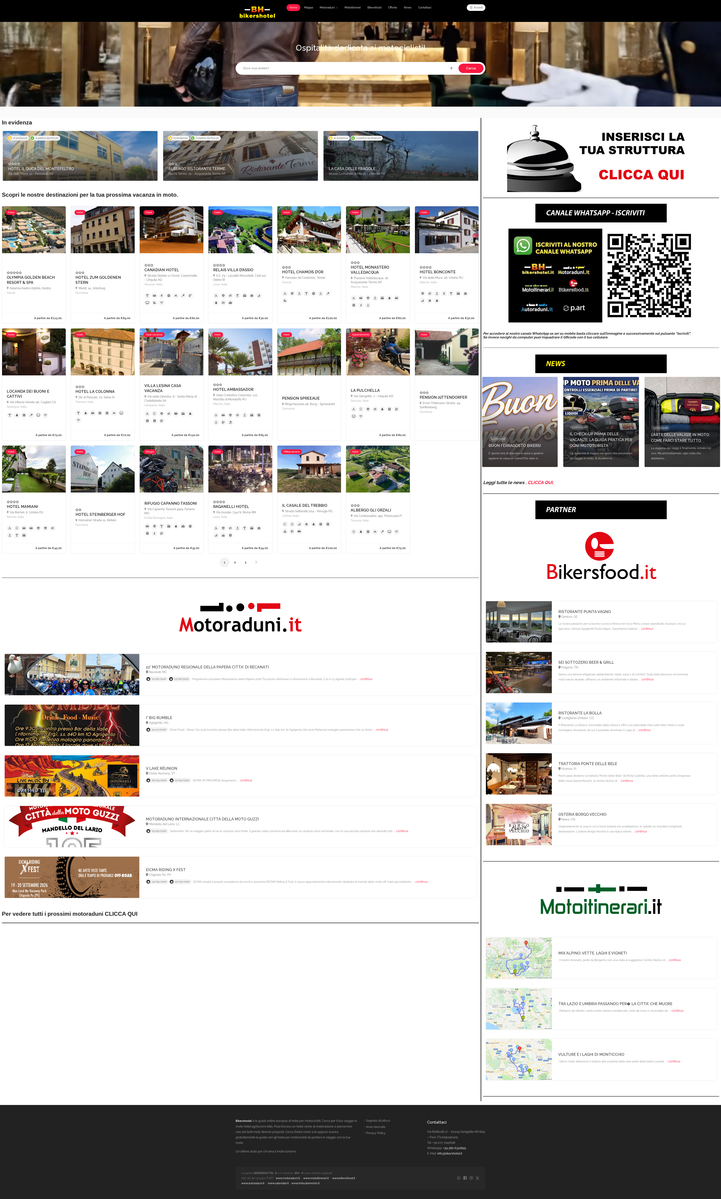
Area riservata (375, 1127)
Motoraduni (327, 7)
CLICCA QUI (540, 482)
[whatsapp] (458, 1178)
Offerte (392, 7)
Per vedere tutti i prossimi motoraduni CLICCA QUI (69, 914)
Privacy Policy (375, 1133)
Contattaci (424, 7)
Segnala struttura (378, 1120)
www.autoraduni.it (252, 1183)
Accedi (478, 7)
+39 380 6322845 (454, 1148)
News (407, 7)
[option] (80, 156)
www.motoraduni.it (288, 1178)
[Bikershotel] (257, 12)
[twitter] (477, 1178)
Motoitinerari (353, 7)
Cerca (471, 68)
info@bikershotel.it (449, 1153)
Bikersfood (374, 7)
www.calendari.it (278, 1183)
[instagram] (471, 1178)
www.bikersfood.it (343, 1178)
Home (293, 7)
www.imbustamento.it (305, 1183)
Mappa (308, 7)
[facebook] (465, 1178)
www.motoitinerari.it (316, 1178)
